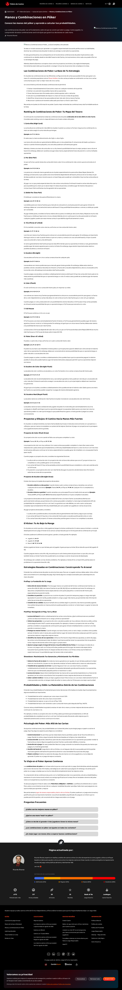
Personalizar (81, 979)
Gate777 (65, 944)
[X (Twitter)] (58, 954)
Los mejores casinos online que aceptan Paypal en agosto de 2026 (45, 938)
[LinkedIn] (53, 954)
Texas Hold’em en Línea (11, 935)
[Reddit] (73, 954)
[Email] (48, 954)
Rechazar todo (95, 979)
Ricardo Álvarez (12, 35)
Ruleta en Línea (9, 938)
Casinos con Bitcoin (39, 930)
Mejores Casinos (61, 4)
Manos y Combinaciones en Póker (14, 928)
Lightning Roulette (10, 931)
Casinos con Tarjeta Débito (41, 933)
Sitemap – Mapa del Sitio (98, 935)
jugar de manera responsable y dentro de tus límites (52, 792)
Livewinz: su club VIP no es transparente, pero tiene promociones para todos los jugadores (74, 932)
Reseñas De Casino (46, 4)
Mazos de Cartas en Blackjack (13, 924)
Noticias (89, 4)
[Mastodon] (63, 954)
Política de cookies (96, 924)
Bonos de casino (76, 4)
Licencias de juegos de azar (12, 920)
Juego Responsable (97, 931)
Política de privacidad (64, 984)
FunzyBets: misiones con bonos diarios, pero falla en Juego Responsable (75, 939)
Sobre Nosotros (96, 942)
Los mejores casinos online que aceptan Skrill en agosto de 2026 (45, 944)
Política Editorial (96, 920)
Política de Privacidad (97, 928)
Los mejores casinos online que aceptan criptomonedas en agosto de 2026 (45, 925)
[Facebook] (68, 954)
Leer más (36, 866)
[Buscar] (113, 3)
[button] (76, 964)
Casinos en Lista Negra (97, 938)
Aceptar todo (109, 979)
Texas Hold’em (53, 78)
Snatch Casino (67, 920)
